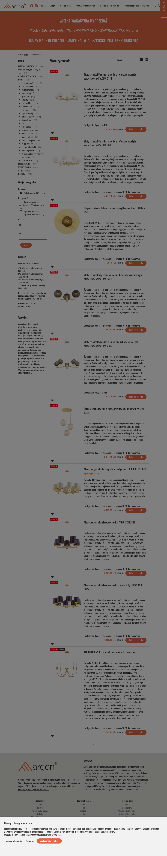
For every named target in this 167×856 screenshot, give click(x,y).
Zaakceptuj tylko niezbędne (13, 841)
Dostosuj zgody (30, 841)
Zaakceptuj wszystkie (49, 840)
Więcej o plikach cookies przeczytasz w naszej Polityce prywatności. (33, 834)
